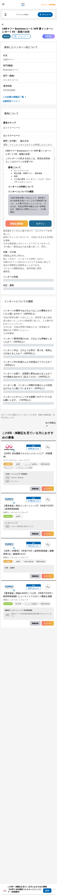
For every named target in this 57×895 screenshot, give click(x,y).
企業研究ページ (10, 101)
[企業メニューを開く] (9, 447)
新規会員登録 (16, 223)
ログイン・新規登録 (48, 4)
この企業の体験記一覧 (13, 96)
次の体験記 (50, 422)
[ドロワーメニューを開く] (3, 4)
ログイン (40, 223)
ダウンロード (46, 14)
